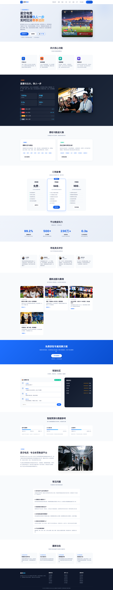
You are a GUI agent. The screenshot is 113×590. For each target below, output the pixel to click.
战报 (73, 2)
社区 (70, 2)
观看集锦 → (73, 308)
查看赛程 (33, 33)
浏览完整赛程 (27, 156)
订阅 (66, 2)
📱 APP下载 (41, 33)
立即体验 (89, 2)
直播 (59, 2)
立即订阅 (56, 207)
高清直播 (50, 575)
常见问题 (81, 2)
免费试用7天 (24, 33)
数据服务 (50, 577)
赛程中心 (50, 578)
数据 (62, 2)
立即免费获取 (56, 355)
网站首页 (54, 2)
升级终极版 (76, 207)
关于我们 (66, 582)
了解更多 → (23, 333)
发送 (59, 404)
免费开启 (36, 205)
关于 (77, 2)
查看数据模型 (64, 156)
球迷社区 (50, 582)
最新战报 (66, 578)
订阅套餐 (50, 580)
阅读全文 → (23, 307)
